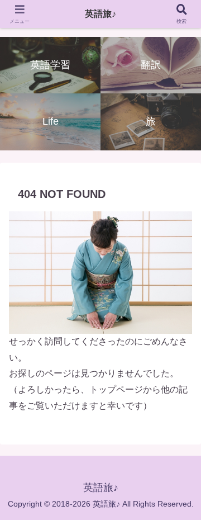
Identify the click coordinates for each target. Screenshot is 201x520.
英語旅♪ (100, 13)
